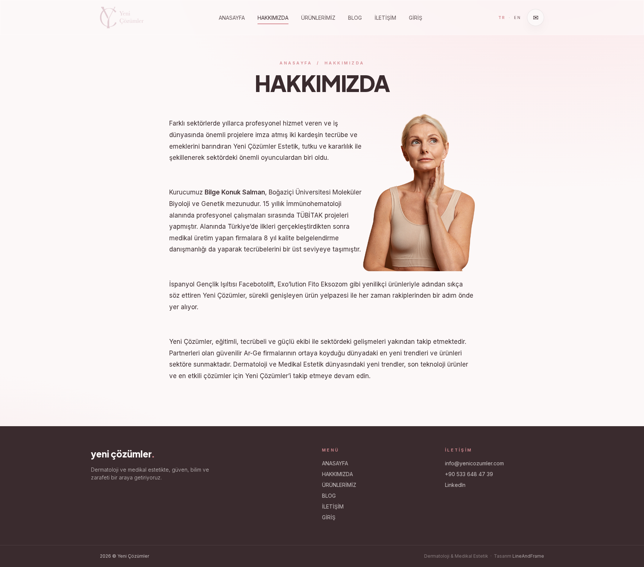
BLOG (355, 18)
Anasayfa (296, 63)
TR (501, 17)
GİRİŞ (415, 18)
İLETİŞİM (385, 18)
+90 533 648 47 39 (469, 474)
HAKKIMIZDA (273, 18)
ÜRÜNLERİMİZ (318, 18)
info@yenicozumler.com (474, 463)
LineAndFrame (528, 556)
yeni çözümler (123, 453)
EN (517, 17)
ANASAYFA (232, 18)
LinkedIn (455, 485)
